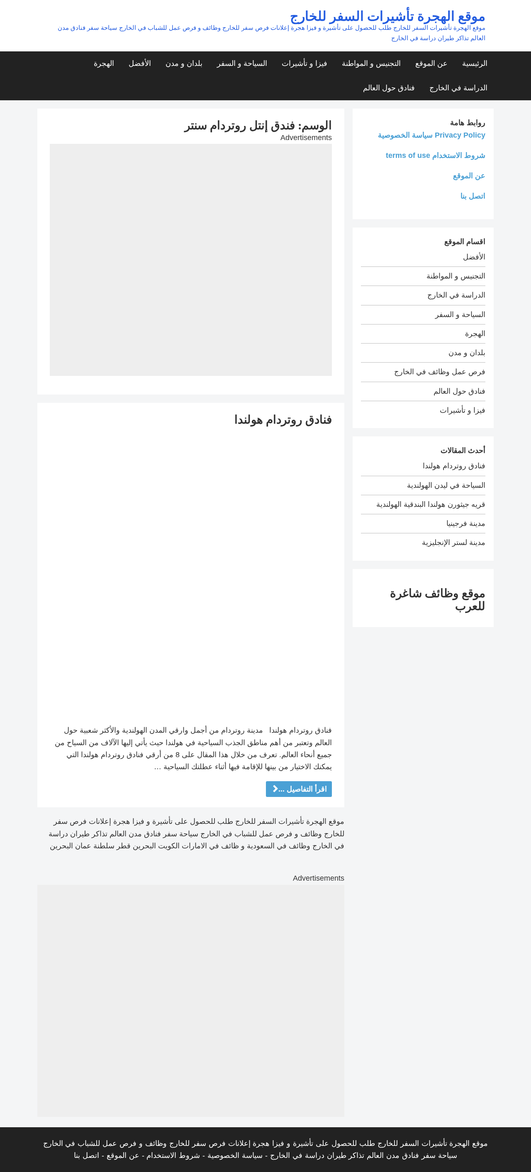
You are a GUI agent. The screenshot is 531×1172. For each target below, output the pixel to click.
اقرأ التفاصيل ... (302, 789)
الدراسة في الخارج (458, 88)
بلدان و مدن (184, 63)
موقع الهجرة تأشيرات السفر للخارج (387, 15)
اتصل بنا (472, 196)
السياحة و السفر (242, 63)
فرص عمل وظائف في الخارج (439, 372)
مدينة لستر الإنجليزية (453, 542)
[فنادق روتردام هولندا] (191, 575)
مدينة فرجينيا (465, 523)
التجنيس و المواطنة (371, 63)
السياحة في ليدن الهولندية (446, 485)
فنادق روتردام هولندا (283, 419)
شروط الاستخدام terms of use (435, 155)
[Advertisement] (191, 202)
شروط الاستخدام (173, 1155)
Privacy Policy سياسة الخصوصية (431, 135)
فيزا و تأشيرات (304, 63)
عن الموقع (431, 63)
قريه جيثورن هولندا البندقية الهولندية (430, 504)
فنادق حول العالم (389, 88)
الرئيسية (474, 63)
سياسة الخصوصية (235, 1155)
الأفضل (140, 63)
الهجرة (104, 63)
